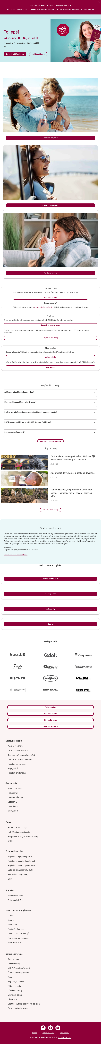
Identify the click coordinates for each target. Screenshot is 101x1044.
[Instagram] (50, 1027)
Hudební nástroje (15, 797)
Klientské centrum (15, 896)
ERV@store (13, 811)
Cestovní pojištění (15, 746)
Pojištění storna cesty (17, 764)
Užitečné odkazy (15, 990)
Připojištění (13, 768)
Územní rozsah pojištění (18, 973)
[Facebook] (43, 1027)
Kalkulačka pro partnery (18, 874)
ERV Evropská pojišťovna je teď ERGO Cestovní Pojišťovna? (27, 422)
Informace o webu (48, 1033)
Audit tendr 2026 (15, 942)
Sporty (10, 977)
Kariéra (11, 920)
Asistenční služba (15, 900)
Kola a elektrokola (16, 788)
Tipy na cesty (13, 959)
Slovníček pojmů (15, 995)
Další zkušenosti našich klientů (15, 555)
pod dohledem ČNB (64, 1038)
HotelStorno (13, 806)
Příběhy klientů (14, 986)
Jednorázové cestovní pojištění (21, 755)
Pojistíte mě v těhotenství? (14, 432)
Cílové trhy (12, 999)
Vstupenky (12, 802)
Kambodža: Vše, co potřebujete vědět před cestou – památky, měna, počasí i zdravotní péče (71, 493)
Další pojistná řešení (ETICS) (20, 870)
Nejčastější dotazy (16, 982)
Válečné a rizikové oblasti (19, 968)
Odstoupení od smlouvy (18, 1008)
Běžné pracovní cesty (17, 828)
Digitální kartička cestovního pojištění (24, 1004)
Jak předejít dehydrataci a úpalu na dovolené (72, 473)
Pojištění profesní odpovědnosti (21, 861)
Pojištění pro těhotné (17, 773)
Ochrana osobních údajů (18, 933)
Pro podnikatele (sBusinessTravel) (23, 836)
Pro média (12, 925)
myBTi (10, 841)
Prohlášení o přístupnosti (18, 938)
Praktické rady (14, 964)
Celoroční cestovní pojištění (20, 759)
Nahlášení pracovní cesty (19, 832)
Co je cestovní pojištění (18, 751)
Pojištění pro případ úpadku (20, 857)
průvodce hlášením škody (43, 307)
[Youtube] (57, 1027)
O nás (10, 916)
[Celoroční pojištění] (50, 172)
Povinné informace (16, 929)
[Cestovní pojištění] (50, 105)
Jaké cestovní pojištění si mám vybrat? (19, 392)
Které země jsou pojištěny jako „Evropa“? (20, 402)
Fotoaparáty (13, 793)
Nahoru (34, 1033)
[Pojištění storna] (50, 240)
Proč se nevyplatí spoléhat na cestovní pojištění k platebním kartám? (30, 412)
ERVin (11, 879)
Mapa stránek (64, 1033)
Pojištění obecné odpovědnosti (21, 865)
